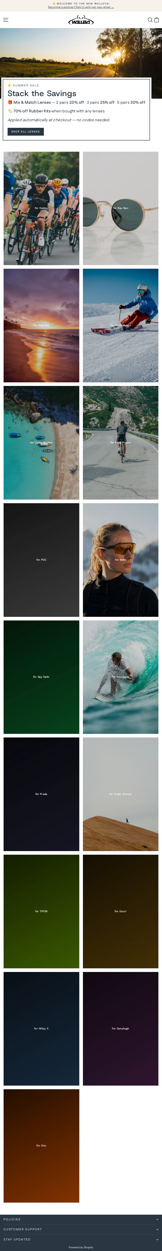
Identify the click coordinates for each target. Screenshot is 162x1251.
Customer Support (23, 1229)
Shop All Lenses (25, 132)
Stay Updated (17, 1239)
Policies (12, 1219)
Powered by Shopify (81, 1247)
